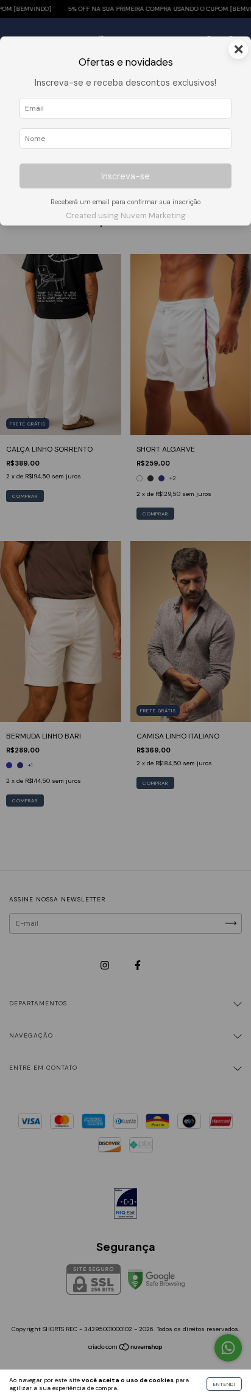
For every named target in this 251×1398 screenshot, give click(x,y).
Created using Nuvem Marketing (126, 215)
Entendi (224, 1384)
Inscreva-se (125, 176)
